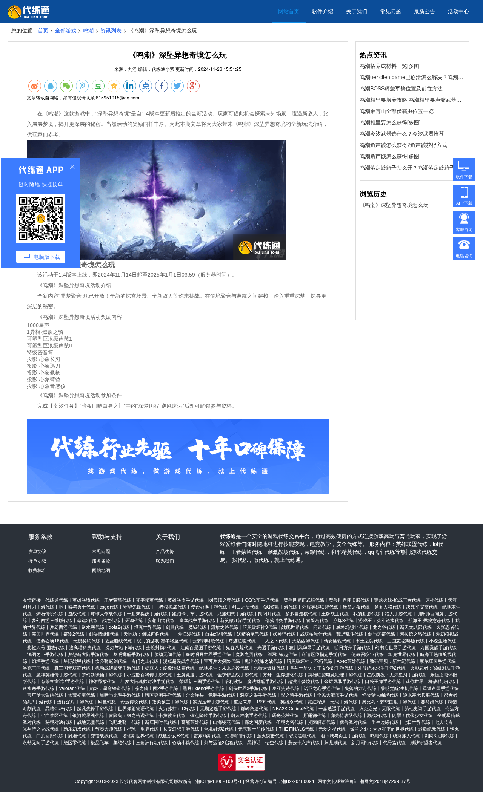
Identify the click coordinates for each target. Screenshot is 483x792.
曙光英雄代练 (285, 715)
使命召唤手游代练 (209, 606)
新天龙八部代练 (416, 627)
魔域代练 (197, 627)
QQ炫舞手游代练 (280, 606)
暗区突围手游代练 (163, 694)
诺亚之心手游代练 (322, 688)
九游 (132, 69)
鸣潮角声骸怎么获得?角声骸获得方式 (403, 144)
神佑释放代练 (102, 681)
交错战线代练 (104, 735)
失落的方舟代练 (360, 688)
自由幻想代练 (218, 633)
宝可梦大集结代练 (45, 694)
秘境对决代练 (58, 722)
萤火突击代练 (270, 735)
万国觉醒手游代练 (438, 647)
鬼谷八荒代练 (239, 647)
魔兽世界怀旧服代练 (349, 599)
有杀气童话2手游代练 (62, 681)
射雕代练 (77, 735)
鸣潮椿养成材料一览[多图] (390, 65)
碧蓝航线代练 (118, 640)
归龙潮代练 (335, 742)
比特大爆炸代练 (269, 667)
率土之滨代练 (369, 640)
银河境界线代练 (88, 715)
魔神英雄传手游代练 (56, 674)
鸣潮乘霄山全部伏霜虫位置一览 (397, 111)
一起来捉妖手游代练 (147, 613)
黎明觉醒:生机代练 (399, 688)
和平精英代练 (149, 599)
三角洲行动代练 (152, 742)
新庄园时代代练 (161, 722)
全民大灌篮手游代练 (337, 694)
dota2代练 (119, 627)
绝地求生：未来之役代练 (224, 667)
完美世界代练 (45, 633)
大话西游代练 (305, 640)
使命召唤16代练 (52, 640)
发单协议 (37, 551)
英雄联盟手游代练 (186, 599)
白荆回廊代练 (49, 735)
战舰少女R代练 (173, 735)
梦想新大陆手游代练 (88, 654)
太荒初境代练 (81, 694)
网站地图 (101, 570)
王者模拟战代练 (170, 606)
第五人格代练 (387, 606)
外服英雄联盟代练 (320, 606)
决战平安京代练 (422, 606)
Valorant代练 (72, 688)
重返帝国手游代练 (441, 688)
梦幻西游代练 (63, 627)
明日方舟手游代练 (352, 647)
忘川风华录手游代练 (309, 647)
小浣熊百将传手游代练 (149, 674)
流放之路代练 (224, 627)
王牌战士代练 (335, 613)
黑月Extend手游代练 (203, 688)
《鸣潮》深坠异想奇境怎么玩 (394, 204)
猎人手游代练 (398, 613)
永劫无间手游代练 (41, 742)
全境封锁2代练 (161, 647)
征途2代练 (73, 633)
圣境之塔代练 (289, 722)
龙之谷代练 (384, 627)
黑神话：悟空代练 (265, 742)
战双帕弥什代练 (316, 633)
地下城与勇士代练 (77, 606)
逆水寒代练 (93, 627)
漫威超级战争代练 (181, 660)
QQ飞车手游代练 (262, 599)
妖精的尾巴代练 (252, 633)
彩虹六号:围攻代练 (46, 647)
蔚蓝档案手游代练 (249, 715)
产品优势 (165, 551)
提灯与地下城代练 (123, 647)
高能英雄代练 (194, 722)
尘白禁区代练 (54, 715)
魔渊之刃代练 (249, 654)
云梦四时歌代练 (208, 640)
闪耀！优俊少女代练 (412, 715)
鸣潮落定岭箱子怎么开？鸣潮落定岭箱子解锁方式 (412, 167)
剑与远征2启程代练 (223, 742)
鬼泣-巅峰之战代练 (263, 660)
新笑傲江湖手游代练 (240, 620)
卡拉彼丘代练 (172, 715)
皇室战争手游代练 (197, 620)
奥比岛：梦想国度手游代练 (389, 701)
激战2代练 (377, 715)
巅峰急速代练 (254, 708)
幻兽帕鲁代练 (238, 735)
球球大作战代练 (106, 613)
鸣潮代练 (379, 735)
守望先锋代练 (136, 606)
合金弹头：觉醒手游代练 (210, 694)
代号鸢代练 (394, 742)
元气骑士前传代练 (256, 728)
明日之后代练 (245, 606)
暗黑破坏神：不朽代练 (309, 660)
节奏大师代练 (108, 728)
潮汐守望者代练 (426, 742)
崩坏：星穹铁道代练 (109, 688)
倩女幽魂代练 (337, 640)
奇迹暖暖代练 (242, 640)
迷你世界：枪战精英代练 (430, 681)
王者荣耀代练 (117, 599)
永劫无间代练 (167, 654)
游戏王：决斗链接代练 (381, 620)
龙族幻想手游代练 (235, 613)
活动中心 (458, 11)
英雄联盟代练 (86, 599)
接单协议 (37, 560)
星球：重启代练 (142, 728)
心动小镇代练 (185, 742)
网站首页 (288, 11)
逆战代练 (77, 613)
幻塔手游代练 (45, 660)
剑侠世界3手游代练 (248, 688)
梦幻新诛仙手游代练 (102, 674)
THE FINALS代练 (296, 728)
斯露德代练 (314, 715)
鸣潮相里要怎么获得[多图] (390, 122)
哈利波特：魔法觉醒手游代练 (254, 681)
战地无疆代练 (90, 722)
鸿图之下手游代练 (45, 654)
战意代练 (111, 620)
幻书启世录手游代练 (395, 647)
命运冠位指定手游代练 (324, 654)
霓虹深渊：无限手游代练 (332, 701)
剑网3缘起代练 (282, 654)
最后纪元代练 (431, 728)
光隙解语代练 (321, 722)
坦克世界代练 (147, 627)
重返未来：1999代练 (255, 701)
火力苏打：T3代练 (176, 708)
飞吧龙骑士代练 (124, 722)
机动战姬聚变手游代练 (117, 667)
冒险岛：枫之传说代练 (131, 715)
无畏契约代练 (86, 640)
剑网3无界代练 (439, 735)
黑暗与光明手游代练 (120, 694)
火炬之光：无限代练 (379, 708)
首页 (43, 30)
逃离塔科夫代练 (85, 647)
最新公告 (424, 11)
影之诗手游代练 (296, 694)
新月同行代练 (364, 742)
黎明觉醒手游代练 (131, 654)
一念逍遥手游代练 (336, 708)
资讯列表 (111, 30)
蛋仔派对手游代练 (75, 701)
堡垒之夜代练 (356, 606)
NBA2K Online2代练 (293, 708)
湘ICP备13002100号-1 (218, 781)
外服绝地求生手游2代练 (382, 667)
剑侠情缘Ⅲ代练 (104, 633)
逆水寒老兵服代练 (421, 694)
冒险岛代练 (317, 620)
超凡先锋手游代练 (95, 708)
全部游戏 (65, 30)
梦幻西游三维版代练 (52, 620)
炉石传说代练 (49, 613)
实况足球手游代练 (211, 701)
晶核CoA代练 (58, 708)
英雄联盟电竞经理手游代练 (335, 674)
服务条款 (101, 560)
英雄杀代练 (291, 701)
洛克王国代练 (36, 667)
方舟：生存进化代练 (283, 674)
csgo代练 (109, 606)
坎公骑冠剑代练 (111, 660)
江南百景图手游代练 (200, 647)
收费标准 (37, 570)
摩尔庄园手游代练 (438, 660)
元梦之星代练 (332, 728)
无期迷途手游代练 (218, 708)
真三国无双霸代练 (72, 667)
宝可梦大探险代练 (222, 660)
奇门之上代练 (144, 660)
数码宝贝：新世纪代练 (392, 660)
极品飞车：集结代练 (111, 742)
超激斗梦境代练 (304, 681)
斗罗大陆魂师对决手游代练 (147, 681)
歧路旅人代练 (406, 735)
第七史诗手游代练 (423, 708)
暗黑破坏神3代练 (260, 627)
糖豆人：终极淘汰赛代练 (170, 667)
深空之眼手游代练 (258, 694)
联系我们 (165, 560)
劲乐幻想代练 (77, 728)
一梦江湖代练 (186, 633)
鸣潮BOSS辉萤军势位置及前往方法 (401, 88)
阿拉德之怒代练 (415, 633)
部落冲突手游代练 (283, 620)
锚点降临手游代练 (208, 715)
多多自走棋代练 (301, 613)
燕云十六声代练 (304, 742)
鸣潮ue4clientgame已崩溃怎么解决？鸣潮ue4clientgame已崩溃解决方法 (412, 77)
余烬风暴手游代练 (342, 681)
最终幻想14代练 (352, 627)
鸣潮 (88, 30)
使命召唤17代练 (367, 654)
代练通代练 (56, 599)
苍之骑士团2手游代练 (156, 688)
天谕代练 (134, 620)
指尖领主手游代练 (170, 701)
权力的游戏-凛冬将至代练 (162, 640)
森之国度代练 (258, 722)
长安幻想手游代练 (181, 728)
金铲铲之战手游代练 (237, 674)
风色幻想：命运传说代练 (123, 701)
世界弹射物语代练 (136, 708)
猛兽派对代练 (353, 722)
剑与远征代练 (381, 633)
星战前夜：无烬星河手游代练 (396, 674)
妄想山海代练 (161, 620)
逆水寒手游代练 (38, 688)
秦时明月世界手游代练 (208, 654)
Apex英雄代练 (351, 660)
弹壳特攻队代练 (346, 715)
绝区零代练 (74, 742)
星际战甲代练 (77, 660)
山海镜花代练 (226, 722)
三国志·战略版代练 (406, 640)
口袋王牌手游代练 (383, 681)
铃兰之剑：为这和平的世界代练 (382, 728)
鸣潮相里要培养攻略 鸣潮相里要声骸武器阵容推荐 (412, 99)
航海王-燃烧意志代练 (429, 620)
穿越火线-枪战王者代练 (397, 599)
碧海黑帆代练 (302, 735)
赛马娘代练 (432, 701)
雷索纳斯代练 (207, 735)
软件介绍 (322, 11)
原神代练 (434, 599)
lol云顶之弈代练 (224, 599)
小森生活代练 (442, 640)
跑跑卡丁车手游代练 (192, 613)
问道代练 (322, 627)
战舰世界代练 (295, 627)
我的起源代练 (366, 613)
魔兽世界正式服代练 (303, 599)
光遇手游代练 (271, 647)
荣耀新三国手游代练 (199, 681)
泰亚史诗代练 (285, 688)
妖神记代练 (284, 633)
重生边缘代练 (384, 722)
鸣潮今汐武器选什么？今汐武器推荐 (402, 133)
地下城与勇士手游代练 (343, 735)
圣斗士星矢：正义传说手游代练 (321, 667)
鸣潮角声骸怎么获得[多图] (390, 156)
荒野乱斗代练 (349, 633)
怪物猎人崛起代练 (380, 694)
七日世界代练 (416, 722)
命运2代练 (87, 620)
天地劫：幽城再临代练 (146, 633)
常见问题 (390, 11)
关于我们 (356, 11)
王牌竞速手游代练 (195, 674)
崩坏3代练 (343, 620)
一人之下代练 (274, 640)
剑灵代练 (175, 627)
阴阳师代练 (269, 613)
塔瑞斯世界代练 (138, 735)
